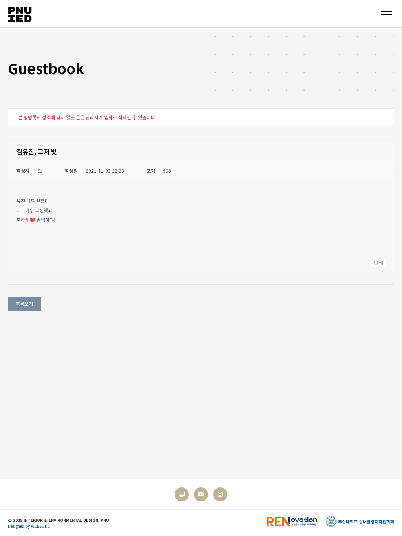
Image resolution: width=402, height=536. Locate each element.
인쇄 (378, 263)
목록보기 (24, 303)
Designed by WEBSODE (29, 526)
